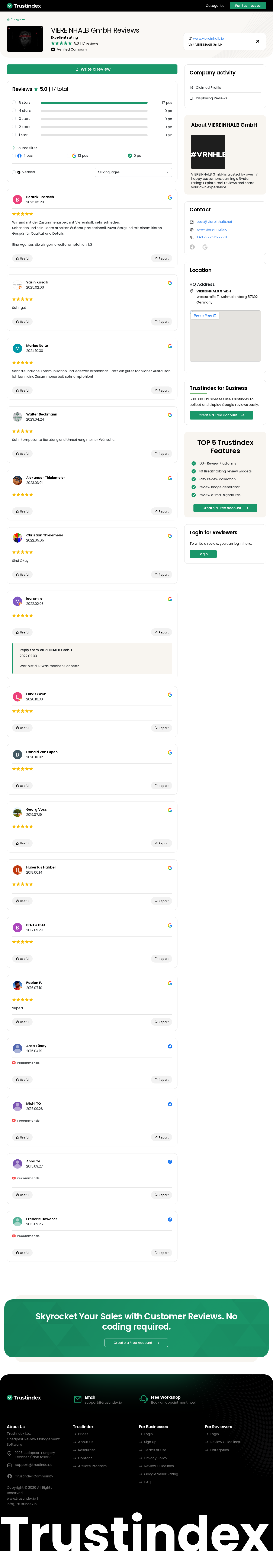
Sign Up (150, 1441)
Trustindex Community (34, 1476)
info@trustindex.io (22, 1504)
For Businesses (248, 5)
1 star (23, 135)
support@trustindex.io (103, 1402)
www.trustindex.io (21, 1498)
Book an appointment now (173, 1402)
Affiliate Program (92, 1466)
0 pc (137, 156)
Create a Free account (218, 415)
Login (203, 554)
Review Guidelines (159, 1466)
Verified (28, 172)
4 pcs (28, 156)
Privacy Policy (155, 1458)
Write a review (96, 69)
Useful (24, 258)
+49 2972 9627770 (211, 237)
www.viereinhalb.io (211, 229)
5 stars (24, 102)
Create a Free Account (132, 1342)
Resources (87, 1450)
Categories (215, 6)
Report (163, 258)
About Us (85, 1441)
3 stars (24, 119)
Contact (85, 1458)
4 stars (25, 111)
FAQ (147, 1482)
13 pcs (83, 156)
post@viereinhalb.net (214, 221)
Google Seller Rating (161, 1474)
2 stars (24, 127)
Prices (83, 1434)
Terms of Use (155, 1450)
